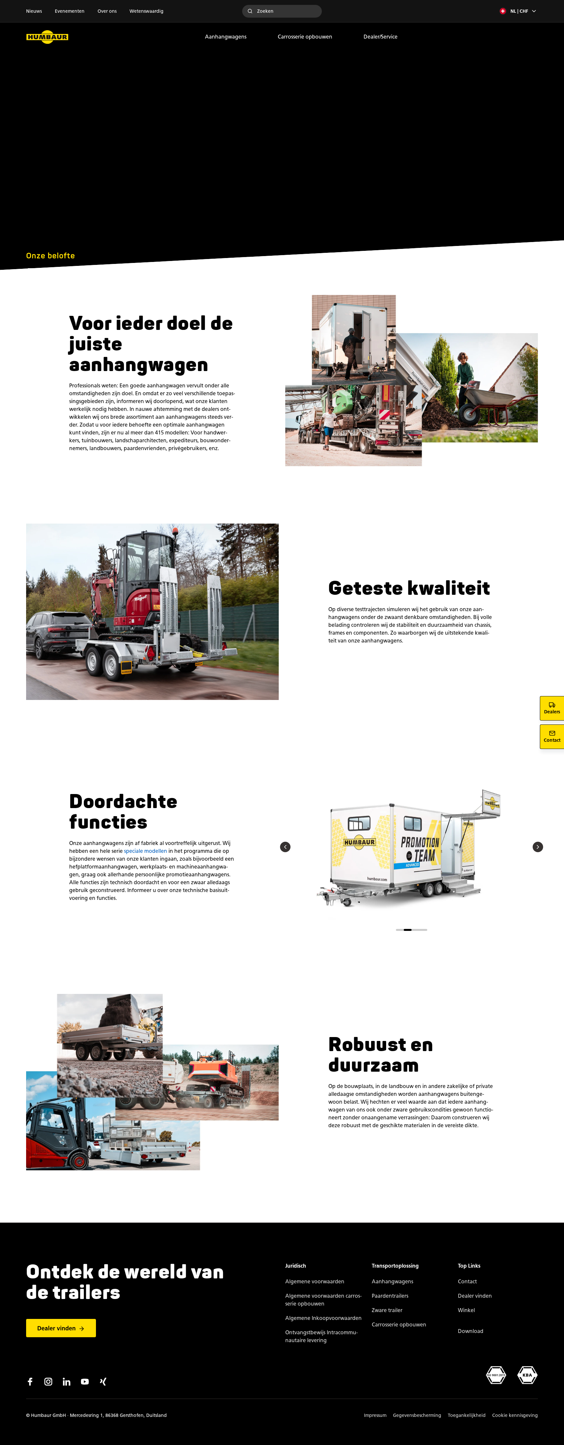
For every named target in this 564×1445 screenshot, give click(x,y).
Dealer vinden (56, 1328)
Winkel (466, 1310)
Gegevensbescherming (417, 1415)
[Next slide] (538, 847)
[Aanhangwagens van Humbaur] (47, 37)
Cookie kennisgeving (515, 1415)
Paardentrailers (390, 1296)
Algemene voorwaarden (314, 1281)
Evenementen (70, 11)
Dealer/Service (381, 37)
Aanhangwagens (225, 37)
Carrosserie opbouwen (305, 37)
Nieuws (34, 11)
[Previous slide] (285, 847)
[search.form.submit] (250, 11)
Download (470, 1331)
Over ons (107, 11)
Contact (467, 1281)
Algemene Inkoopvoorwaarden (323, 1318)
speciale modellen (145, 851)
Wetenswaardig (147, 11)
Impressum (375, 1415)
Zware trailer (387, 1310)
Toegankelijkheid (467, 1415)
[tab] (400, 930)
